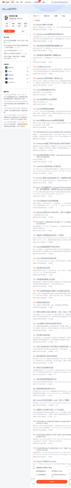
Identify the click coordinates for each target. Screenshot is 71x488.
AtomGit (28, 2)
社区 (21, 2)
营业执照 (60, 485)
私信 (23, 31)
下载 (17, 2)
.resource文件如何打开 (13, 50)
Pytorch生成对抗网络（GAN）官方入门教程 (16, 41)
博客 (12, 2)
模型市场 (37, 2)
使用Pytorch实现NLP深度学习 (15, 53)
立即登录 (51, 481)
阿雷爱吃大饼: (8, 117)
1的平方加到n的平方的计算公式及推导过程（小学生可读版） (16, 46)
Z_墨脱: (6, 110)
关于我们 (33, 479)
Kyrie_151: (7, 124)
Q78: (5, 97)
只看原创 (37, 20)
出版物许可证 (54, 485)
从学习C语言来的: (9, 103)
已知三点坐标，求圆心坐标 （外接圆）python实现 (15, 57)
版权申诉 (48, 485)
